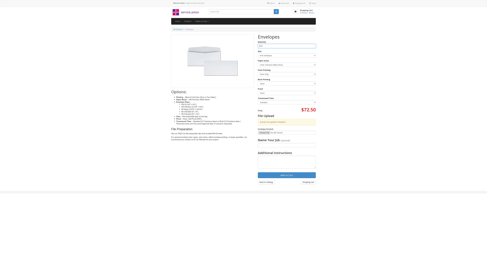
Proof (260, 89)
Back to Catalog (266, 182)
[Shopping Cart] (295, 11)
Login (187, 3)
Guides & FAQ (201, 21)
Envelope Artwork (265, 129)
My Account (284, 3)
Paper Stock (263, 60)
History (272, 3)
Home (177, 21)
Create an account (197, 3)
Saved (313, 3)
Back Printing (264, 79)
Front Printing (264, 70)
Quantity (262, 42)
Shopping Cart (300, 3)
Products (187, 21)
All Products (178, 29)
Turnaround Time (266, 98)
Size (260, 51)
